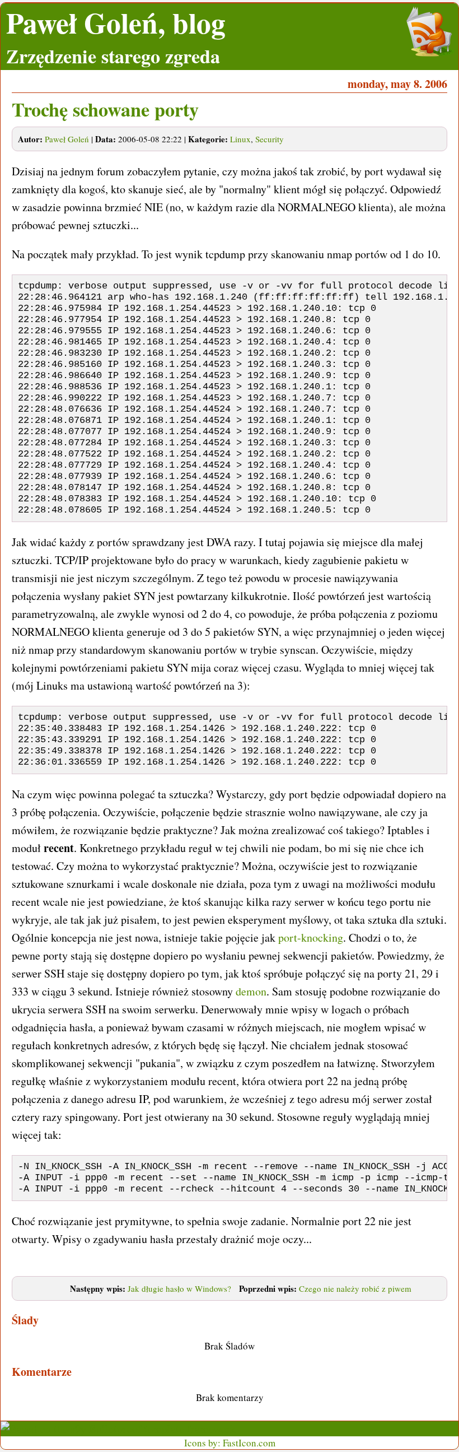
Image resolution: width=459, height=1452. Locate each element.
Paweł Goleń (67, 139)
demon (251, 991)
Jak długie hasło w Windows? (179, 1288)
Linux (240, 139)
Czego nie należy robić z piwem (355, 1288)
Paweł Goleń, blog (116, 23)
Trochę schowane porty (105, 109)
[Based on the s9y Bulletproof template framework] (118, 1428)
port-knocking (310, 937)
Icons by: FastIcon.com (229, 1442)
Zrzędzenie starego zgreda (113, 56)
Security (269, 139)
